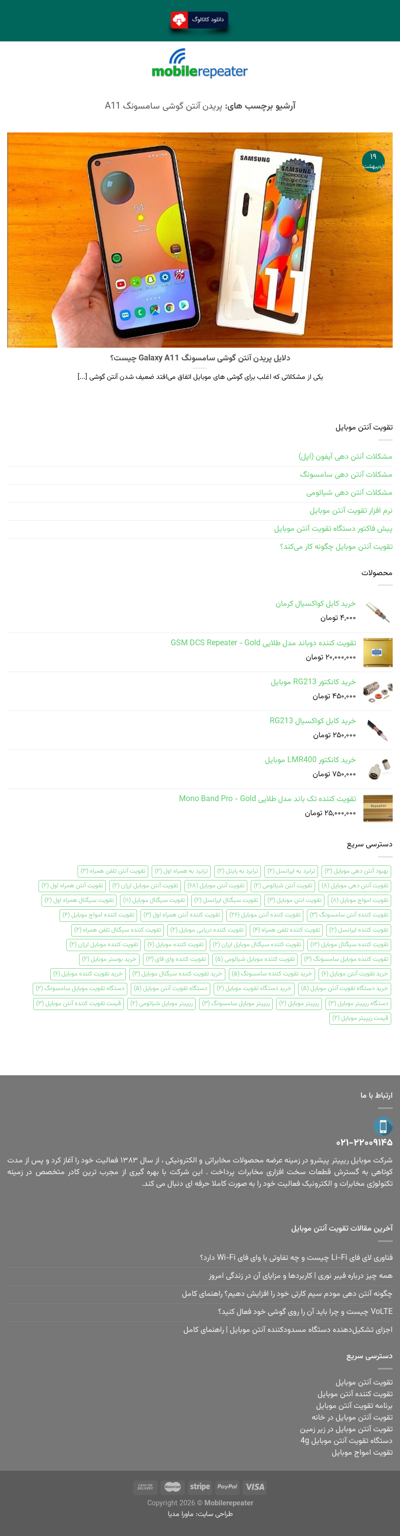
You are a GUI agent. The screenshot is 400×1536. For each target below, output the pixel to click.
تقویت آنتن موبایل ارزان (145, 886)
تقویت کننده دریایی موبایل (206, 930)
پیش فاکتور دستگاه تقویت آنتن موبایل (333, 529)
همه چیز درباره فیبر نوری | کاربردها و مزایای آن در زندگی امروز (301, 1276)
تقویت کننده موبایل (175, 945)
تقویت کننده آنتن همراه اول (181, 915)
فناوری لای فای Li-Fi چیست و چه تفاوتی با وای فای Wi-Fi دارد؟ (296, 1258)
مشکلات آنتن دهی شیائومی (349, 493)
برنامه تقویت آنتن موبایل (354, 1406)
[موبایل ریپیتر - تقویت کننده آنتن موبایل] (200, 63)
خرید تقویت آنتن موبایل (354, 974)
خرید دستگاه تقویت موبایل (254, 988)
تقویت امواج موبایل (359, 900)
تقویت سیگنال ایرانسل (226, 900)
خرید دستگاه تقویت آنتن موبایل (344, 988)
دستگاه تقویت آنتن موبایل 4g (346, 1441)
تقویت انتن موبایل (294, 900)
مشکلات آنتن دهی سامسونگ (346, 475)
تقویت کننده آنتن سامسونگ (349, 915)
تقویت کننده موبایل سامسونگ (346, 959)
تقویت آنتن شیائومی (283, 886)
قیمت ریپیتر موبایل (360, 1018)
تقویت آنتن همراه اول (72, 886)
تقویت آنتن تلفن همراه (112, 871)
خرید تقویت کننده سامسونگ (272, 974)
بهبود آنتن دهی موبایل (356, 871)
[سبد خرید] (13, 63)
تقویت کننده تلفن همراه (286, 930)
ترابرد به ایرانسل (291, 871)
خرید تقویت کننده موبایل (88, 974)
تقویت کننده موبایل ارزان (103, 945)
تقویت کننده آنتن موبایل (264, 915)
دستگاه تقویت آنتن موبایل (170, 988)
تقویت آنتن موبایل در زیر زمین (346, 1430)
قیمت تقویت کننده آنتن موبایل (78, 1004)
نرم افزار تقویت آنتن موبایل (351, 511)
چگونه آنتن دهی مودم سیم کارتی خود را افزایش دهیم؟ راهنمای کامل (287, 1294)
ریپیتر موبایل (299, 1004)
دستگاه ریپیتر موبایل (358, 1004)
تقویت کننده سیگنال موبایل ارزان (257, 945)
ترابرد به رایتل (237, 871)
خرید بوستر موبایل (109, 959)
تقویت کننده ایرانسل (358, 930)
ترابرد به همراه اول (181, 871)
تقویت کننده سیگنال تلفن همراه (117, 930)
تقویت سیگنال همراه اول (79, 900)
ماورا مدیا (181, 1514)
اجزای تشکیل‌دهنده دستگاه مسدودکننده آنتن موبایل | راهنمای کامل (288, 1330)
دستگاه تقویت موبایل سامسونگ (80, 988)
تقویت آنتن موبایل (215, 886)
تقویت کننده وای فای (176, 959)
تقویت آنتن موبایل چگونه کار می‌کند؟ (336, 547)
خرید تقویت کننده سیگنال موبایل (177, 974)
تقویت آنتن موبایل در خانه (352, 1418)
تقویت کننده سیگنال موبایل (349, 945)
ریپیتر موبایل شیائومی (161, 1004)
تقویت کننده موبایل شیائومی (255, 959)
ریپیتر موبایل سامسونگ (236, 1004)
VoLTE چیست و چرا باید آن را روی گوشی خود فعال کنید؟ (305, 1312)
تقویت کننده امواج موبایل (98, 915)
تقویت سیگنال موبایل (154, 900)
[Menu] (387, 63)
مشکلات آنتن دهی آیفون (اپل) (346, 457)
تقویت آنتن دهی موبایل (354, 886)
